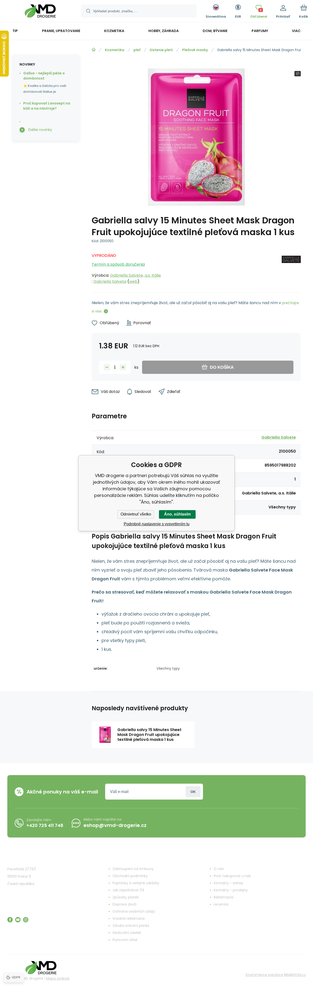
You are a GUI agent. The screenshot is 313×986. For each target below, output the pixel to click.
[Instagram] (25, 919)
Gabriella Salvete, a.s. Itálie (135, 275)
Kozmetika (114, 49)
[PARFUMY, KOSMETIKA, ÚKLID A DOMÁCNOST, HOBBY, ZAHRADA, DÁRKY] (94, 50)
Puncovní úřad (124, 939)
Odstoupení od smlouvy (133, 868)
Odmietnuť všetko (136, 514)
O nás (219, 868)
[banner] (40, 11)
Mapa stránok (57, 978)
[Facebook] (10, 919)
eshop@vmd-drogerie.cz (114, 825)
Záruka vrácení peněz (130, 925)
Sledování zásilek (126, 932)
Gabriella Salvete (109, 281)
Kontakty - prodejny (231, 890)
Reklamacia (224, 897)
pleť (137, 49)
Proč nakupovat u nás (232, 875)
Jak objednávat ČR (128, 890)
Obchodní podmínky (130, 875)
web (133, 281)
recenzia (221, 904)
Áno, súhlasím (177, 514)
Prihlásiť (193, 791)
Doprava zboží (124, 904)
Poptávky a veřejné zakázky (135, 883)
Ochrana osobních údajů (133, 911)
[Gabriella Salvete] (291, 267)
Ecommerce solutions (264, 974)
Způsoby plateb (125, 897)
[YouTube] (18, 919)
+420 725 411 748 (44, 825)
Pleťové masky (195, 49)
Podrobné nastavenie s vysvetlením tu (157, 524)
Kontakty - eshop (228, 883)
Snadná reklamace (128, 918)
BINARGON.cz (295, 974)
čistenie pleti (161, 49)
